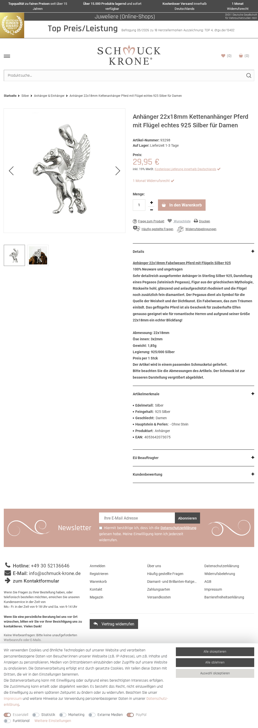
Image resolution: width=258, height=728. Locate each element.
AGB (207, 582)
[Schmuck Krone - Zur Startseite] (129, 54)
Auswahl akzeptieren (215, 673)
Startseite (10, 96)
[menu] (7, 56)
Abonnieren (187, 518)
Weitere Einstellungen (53, 720)
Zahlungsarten (158, 589)
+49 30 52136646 (50, 566)
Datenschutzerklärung (221, 566)
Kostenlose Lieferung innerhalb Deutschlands (185, 169)
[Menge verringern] (151, 210)
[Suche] (248, 75)
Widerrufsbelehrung (219, 574)
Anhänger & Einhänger (49, 96)
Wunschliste (229, 55)
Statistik (48, 714)
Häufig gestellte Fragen (165, 574)
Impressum (213, 589)
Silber (25, 96)
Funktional (21, 720)
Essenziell (20, 714)
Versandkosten (159, 597)
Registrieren (99, 574)
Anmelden (97, 566)
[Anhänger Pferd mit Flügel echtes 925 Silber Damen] (64, 170)
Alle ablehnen (214, 662)
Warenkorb (247, 55)
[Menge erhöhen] (151, 202)
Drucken (204, 221)
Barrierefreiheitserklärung (224, 597)
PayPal (141, 714)
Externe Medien (110, 714)
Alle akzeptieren (215, 651)
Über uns (154, 566)
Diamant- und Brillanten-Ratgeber (172, 582)
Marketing (76, 714)
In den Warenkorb (185, 205)
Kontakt (96, 589)
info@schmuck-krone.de (55, 573)
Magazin (96, 597)
